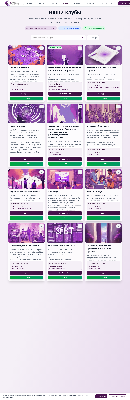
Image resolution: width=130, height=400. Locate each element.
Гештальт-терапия (19, 67)
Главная (30, 3)
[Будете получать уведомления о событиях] (41, 48)
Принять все (101, 396)
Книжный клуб (94, 191)
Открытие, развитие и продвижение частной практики (99, 248)
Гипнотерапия (17, 126)
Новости (103, 3)
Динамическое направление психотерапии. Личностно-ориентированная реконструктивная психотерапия (63, 132)
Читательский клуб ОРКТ (61, 245)
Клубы (65, 3)
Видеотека (90, 3)
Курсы (41, 3)
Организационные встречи (24, 245)
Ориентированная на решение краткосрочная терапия (64, 69)
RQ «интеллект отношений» (25, 191)
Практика (53, 3)
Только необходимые (117, 396)
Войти (113, 3)
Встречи (77, 3)
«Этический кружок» (98, 126)
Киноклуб (53, 191)
